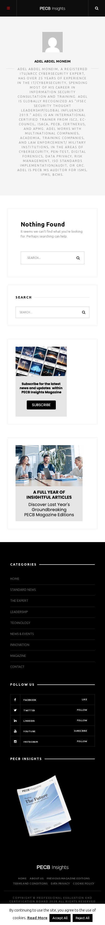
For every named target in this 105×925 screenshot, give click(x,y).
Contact (17, 666)
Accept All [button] (60, 918)
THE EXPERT (19, 600)
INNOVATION (19, 644)
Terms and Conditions (30, 883)
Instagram (55, 741)
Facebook (55, 699)
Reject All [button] (82, 918)
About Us (36, 878)
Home (14, 578)
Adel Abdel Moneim (52, 61)
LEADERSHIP (19, 612)
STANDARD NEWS (23, 589)
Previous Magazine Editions (68, 878)
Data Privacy (60, 883)
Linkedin (55, 720)
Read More (37, 918)
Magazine (18, 655)
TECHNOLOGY (20, 622)
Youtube (55, 731)
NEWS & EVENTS (22, 633)
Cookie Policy (83, 883)
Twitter (55, 710)
